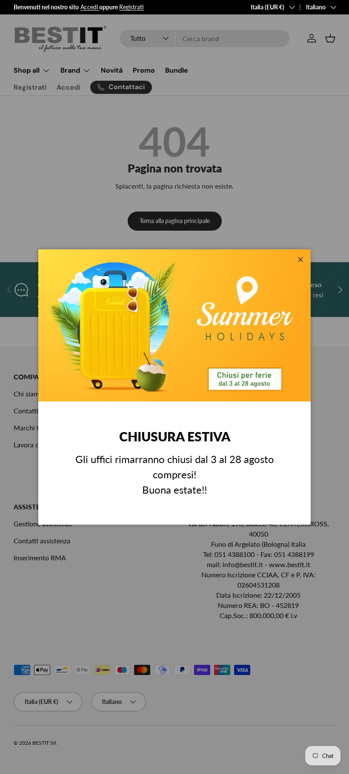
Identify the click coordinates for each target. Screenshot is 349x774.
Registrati (131, 7)
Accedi (89, 7)
